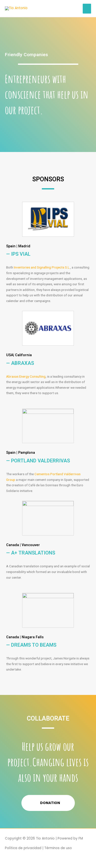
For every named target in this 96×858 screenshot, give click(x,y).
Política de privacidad (23, 848)
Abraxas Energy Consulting (26, 376)
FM (81, 838)
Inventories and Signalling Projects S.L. (42, 267)
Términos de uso (58, 848)
